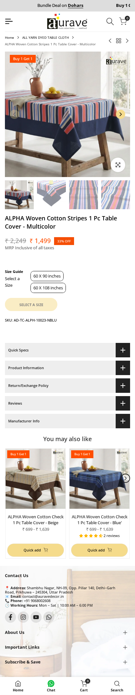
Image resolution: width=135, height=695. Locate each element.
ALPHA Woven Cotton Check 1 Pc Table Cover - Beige (36, 520)
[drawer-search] (110, 21)
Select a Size (12, 282)
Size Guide (14, 271)
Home (9, 37)
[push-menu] (9, 21)
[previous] (14, 114)
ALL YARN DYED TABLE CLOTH (45, 37)
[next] (120, 114)
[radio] (47, 276)
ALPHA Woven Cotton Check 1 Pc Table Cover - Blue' (99, 520)
